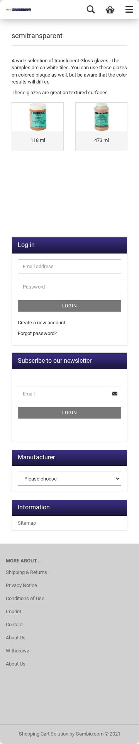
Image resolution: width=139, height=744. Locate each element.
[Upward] (117, 732)
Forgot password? (37, 333)
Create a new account (41, 322)
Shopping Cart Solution (43, 734)
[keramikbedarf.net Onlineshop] (15, 9)
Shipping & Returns (26, 572)
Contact (14, 624)
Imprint (13, 611)
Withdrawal (18, 651)
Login (69, 306)
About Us (15, 638)
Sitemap (27, 523)
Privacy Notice (21, 585)
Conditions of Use (25, 598)
